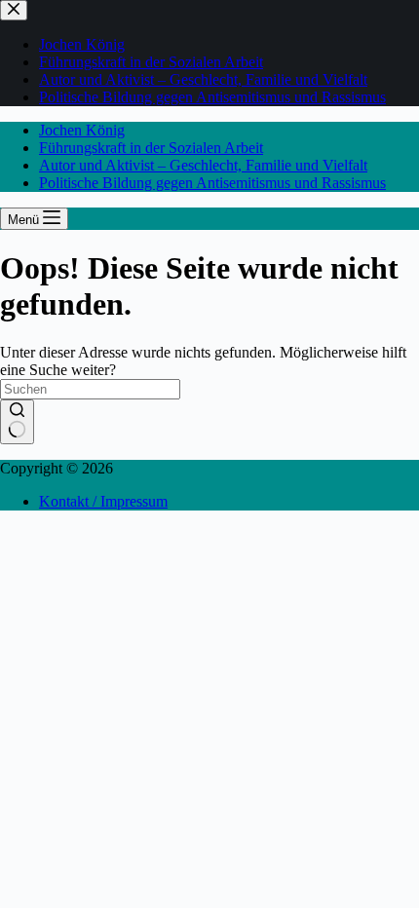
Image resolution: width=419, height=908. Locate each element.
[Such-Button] (17, 421)
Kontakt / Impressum (103, 501)
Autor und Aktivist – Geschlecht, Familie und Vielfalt (203, 165)
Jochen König (82, 130)
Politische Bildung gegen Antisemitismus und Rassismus (212, 182)
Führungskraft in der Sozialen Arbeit (151, 147)
